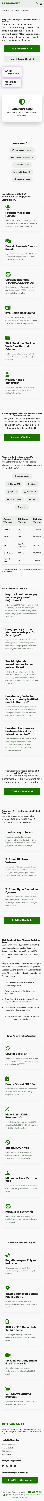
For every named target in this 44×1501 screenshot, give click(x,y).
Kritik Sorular (6, 1454)
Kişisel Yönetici (23, 179)
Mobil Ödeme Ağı (23, 172)
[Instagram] (7, 1465)
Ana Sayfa (5, 10)
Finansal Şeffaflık (8, 1448)
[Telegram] (15, 1465)
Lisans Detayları (22, 165)
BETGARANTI (11, 3)
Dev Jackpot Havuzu (23, 150)
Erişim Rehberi (7, 1451)
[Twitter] (3, 1465)
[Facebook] (11, 1465)
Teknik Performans (8, 1445)
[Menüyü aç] (41, 3)
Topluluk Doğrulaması (23, 157)
